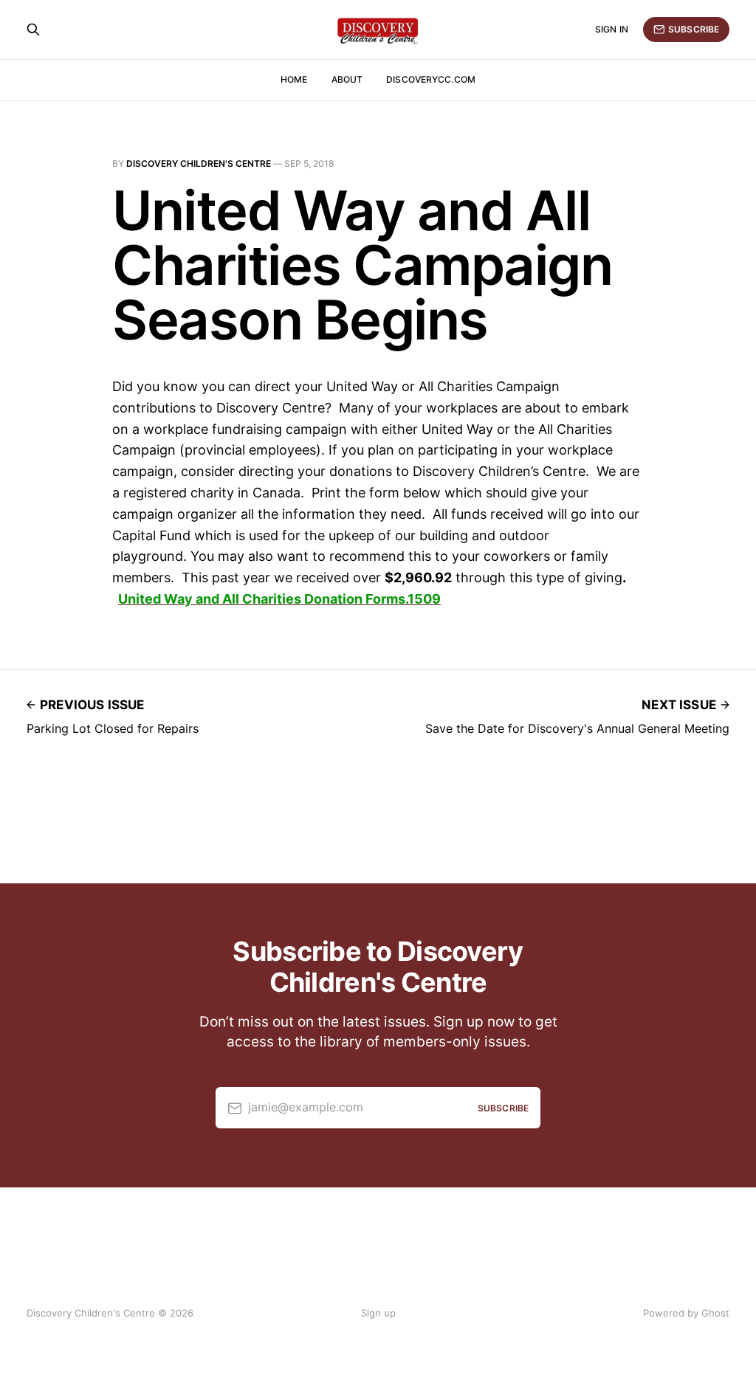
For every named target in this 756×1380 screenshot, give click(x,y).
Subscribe (693, 29)
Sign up (378, 1313)
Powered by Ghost (686, 1313)
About (347, 79)
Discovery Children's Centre (198, 163)
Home (294, 79)
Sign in (611, 29)
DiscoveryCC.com (430, 79)
